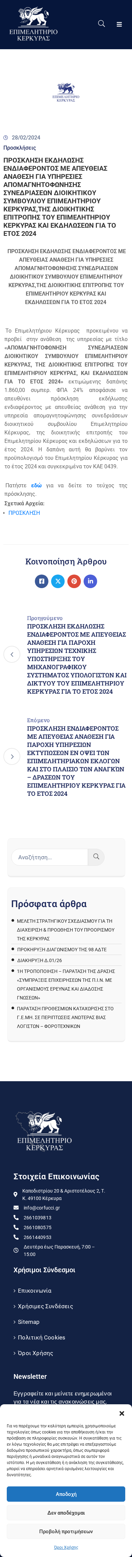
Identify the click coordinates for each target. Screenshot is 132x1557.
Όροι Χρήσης (66, 1547)
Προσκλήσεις (19, 148)
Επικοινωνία (34, 1290)
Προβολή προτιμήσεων (66, 1531)
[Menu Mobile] (119, 24)
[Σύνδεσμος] (41, 581)
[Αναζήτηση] (96, 857)
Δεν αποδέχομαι (66, 1513)
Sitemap (29, 1321)
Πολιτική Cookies (41, 1337)
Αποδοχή (66, 1494)
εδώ (36, 485)
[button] (121, 1412)
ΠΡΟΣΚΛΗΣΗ (24, 513)
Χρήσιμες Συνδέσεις (45, 1306)
